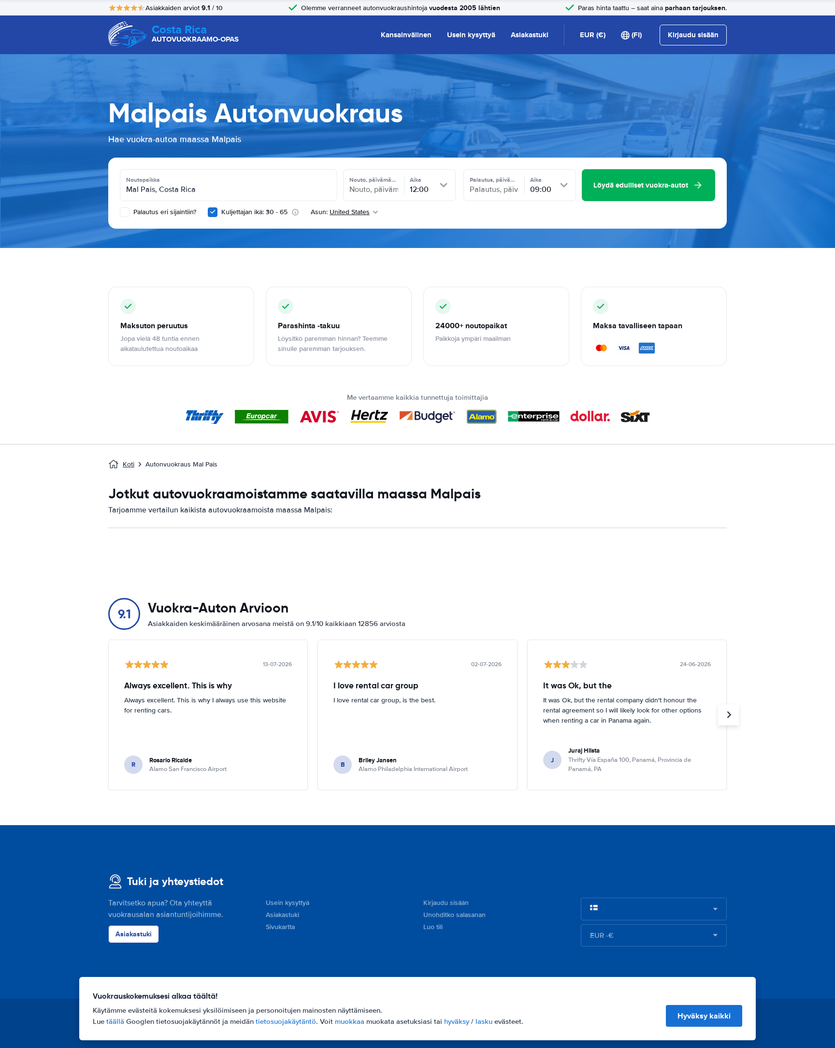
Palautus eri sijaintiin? (163, 212)
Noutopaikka (143, 179)
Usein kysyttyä (471, 34)
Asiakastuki (529, 34)
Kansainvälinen (406, 34)
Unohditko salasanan (454, 915)
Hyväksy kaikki (704, 1015)
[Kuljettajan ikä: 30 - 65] (212, 212)
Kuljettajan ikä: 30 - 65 (254, 212)
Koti (128, 464)
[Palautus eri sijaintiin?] (125, 212)
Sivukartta (280, 927)
